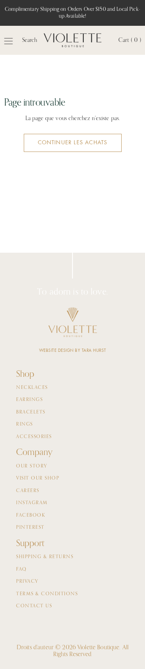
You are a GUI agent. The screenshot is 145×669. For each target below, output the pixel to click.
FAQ (21, 569)
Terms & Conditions (47, 594)
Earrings (29, 399)
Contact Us (34, 606)
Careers (27, 490)
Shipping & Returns (44, 557)
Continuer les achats (73, 142)
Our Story (32, 466)
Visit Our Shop (37, 478)
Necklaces (32, 387)
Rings (24, 424)
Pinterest (30, 527)
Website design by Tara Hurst (72, 350)
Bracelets (31, 412)
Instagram (32, 503)
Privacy (27, 581)
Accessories (34, 436)
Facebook (30, 515)
